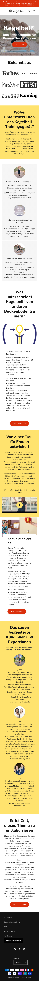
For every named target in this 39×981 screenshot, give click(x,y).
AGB (5, 927)
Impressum (8, 917)
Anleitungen (8, 936)
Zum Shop (19, 44)
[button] (4, 11)
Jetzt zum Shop (19, 904)
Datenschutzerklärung (12, 922)
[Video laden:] (19, 505)
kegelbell (16, 977)
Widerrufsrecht (9, 931)
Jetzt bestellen (19, 423)
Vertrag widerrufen (13, 940)
